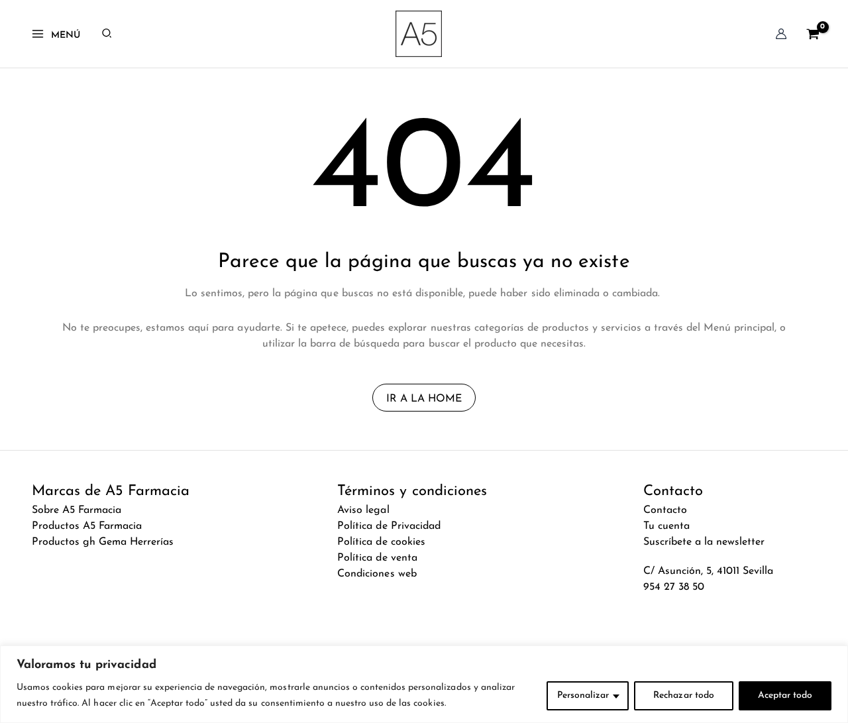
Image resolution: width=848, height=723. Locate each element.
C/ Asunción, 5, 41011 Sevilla (708, 571)
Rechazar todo (683, 695)
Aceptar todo (785, 695)
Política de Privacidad (389, 526)
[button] (107, 33)
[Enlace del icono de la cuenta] (781, 34)
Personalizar (583, 695)
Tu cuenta (666, 526)
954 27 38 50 (673, 587)
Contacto (665, 510)
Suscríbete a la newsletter (704, 542)
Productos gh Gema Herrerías (103, 542)
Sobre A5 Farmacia (76, 510)
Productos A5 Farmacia (87, 526)
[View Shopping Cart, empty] (812, 33)
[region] (424, 684)
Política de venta (377, 558)
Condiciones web (376, 574)
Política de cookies (381, 542)
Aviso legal (363, 510)
